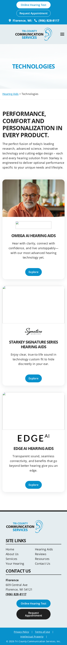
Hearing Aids (10, 94)
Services (11, 559)
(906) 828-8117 (48, 20)
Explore (33, 272)
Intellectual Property (31, 636)
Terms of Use (42, 631)
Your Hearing (15, 563)
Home (10, 549)
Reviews (40, 554)
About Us (12, 554)
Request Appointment (34, 13)
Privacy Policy (21, 631)
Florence (12, 580)
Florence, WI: (22, 20)
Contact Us (42, 563)
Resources (42, 559)
